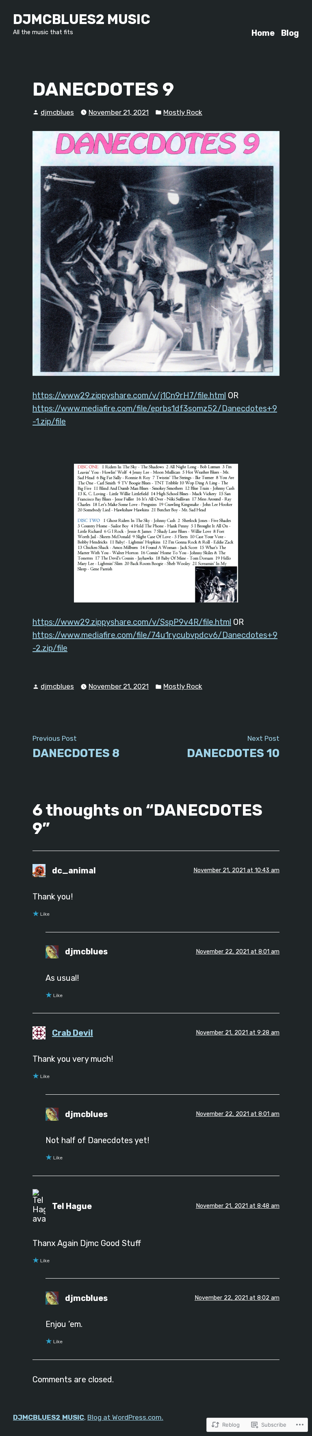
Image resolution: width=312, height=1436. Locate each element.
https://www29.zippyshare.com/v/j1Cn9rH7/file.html (129, 395)
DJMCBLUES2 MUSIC (81, 19)
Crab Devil (72, 1033)
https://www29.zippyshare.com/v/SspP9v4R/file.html (131, 622)
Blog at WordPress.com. (125, 1417)
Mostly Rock (182, 112)
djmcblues (57, 112)
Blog (290, 33)
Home (263, 33)
